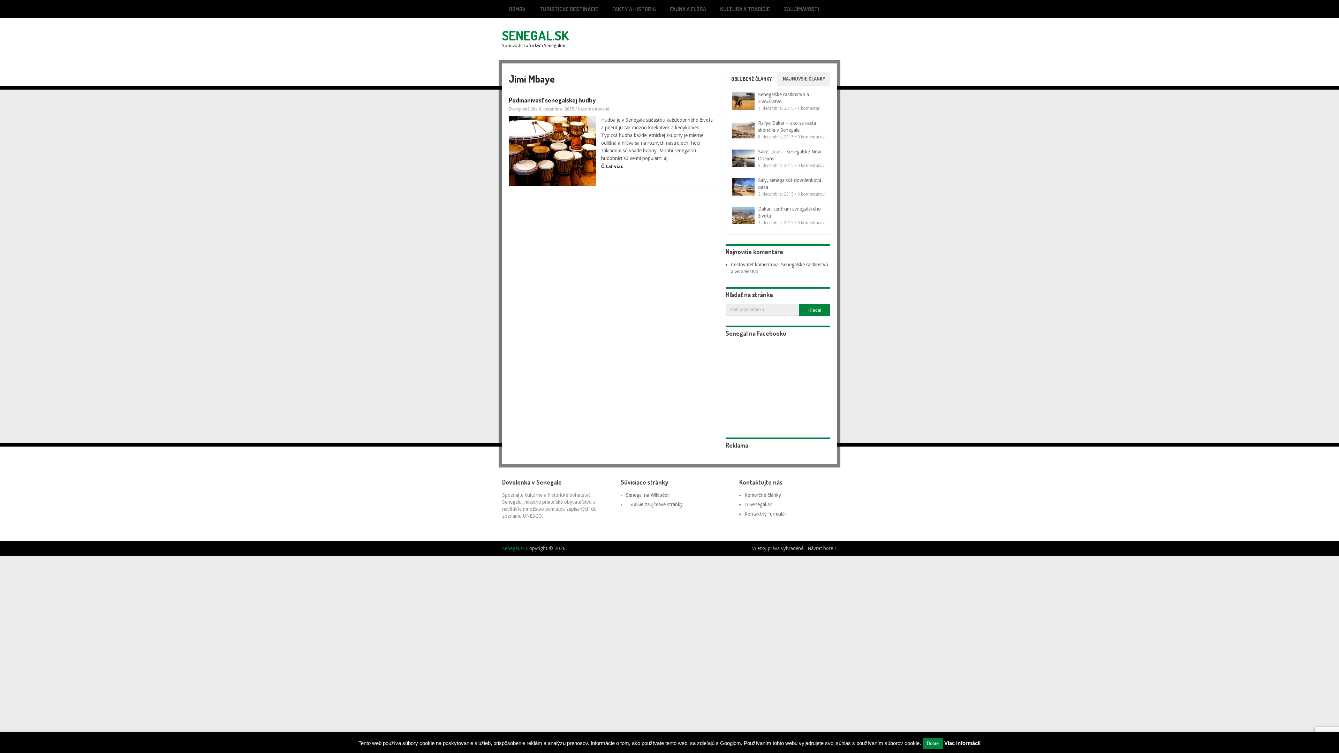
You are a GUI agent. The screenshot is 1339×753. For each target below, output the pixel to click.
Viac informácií (962, 743)
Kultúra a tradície (745, 9)
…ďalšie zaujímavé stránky (654, 504)
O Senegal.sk (758, 504)
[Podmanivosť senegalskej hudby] (552, 151)
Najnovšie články (804, 79)
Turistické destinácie (568, 9)
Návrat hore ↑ (822, 548)
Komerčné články (762, 495)
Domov (517, 9)
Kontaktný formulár (765, 514)
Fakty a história (634, 9)
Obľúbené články (751, 79)
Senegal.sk (535, 35)
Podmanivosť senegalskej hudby (552, 100)
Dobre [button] (933, 743)
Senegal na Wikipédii (648, 495)
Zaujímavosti (801, 9)
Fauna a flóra (688, 9)
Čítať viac (612, 166)
